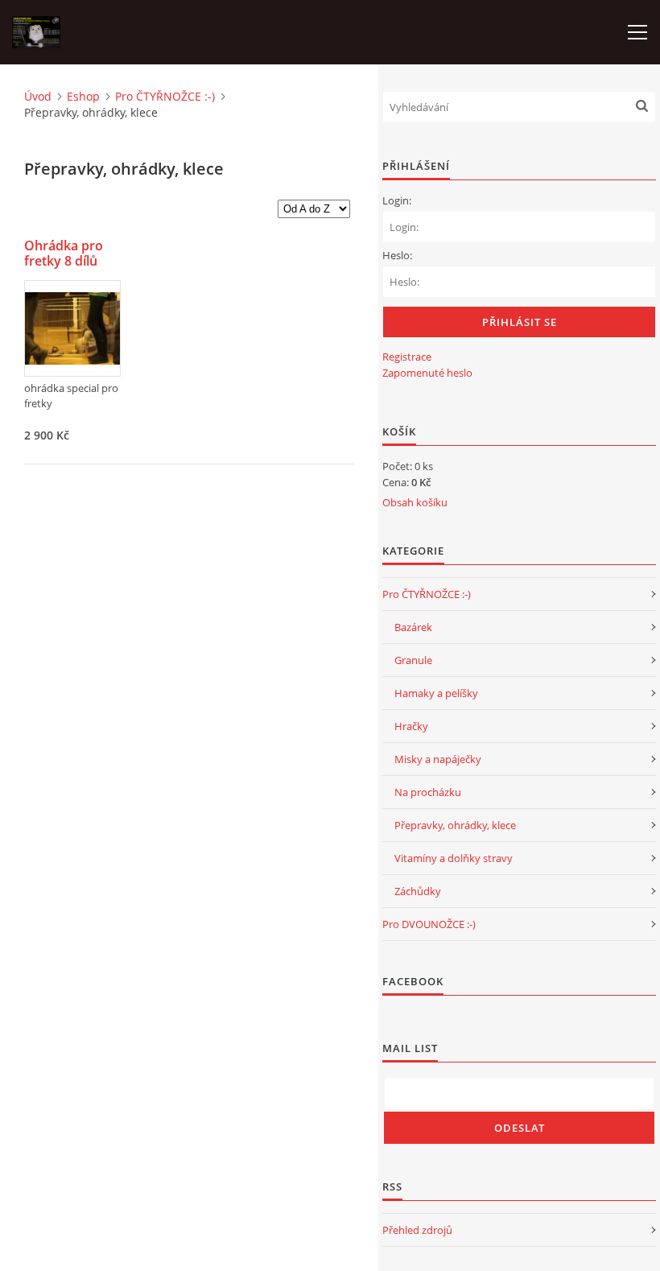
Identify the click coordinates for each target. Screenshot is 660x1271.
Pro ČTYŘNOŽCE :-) (165, 96)
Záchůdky (417, 891)
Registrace (406, 356)
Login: (396, 200)
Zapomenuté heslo (427, 372)
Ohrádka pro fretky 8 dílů (63, 253)
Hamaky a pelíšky (436, 693)
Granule (413, 660)
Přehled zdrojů (417, 1230)
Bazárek (413, 627)
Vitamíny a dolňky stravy (453, 858)
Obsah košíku (415, 502)
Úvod (38, 96)
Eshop (83, 96)
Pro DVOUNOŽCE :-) (429, 924)
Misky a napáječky (437, 759)
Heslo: (397, 255)
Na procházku (427, 792)
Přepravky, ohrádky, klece (455, 825)
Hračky (411, 726)
